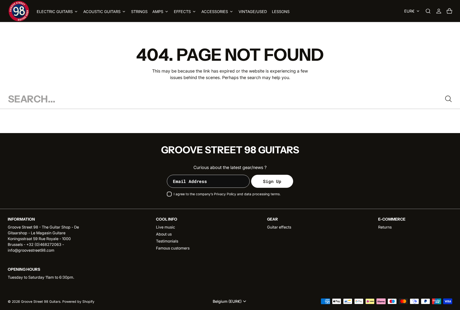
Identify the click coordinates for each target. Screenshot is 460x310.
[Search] (448, 99)
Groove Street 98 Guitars (40, 301)
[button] (428, 11)
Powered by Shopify (78, 301)
